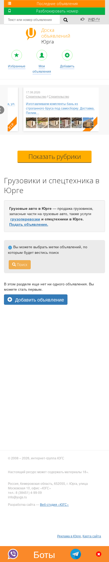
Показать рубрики (54, 156)
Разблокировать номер (57, 11)
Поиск (21, 264)
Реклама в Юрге (69, 536)
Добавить (67, 66)
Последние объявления (57, 3)
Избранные (16, 66)
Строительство (36, 96)
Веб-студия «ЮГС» (54, 504)
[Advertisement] (54, 338)
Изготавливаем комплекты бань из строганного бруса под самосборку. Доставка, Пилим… (60, 108)
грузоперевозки (25, 218)
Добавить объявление (39, 299)
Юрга (55, 36)
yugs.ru (94, 18)
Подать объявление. (28, 224)
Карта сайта (92, 536)
